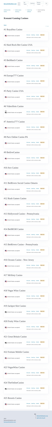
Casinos (32, 3)
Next (5, 25)
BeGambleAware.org (42, 416)
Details (37, 35)
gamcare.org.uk (41, 418)
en (46, 3)
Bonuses (28, 35)
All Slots (25, 3)
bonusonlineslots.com (10, 422)
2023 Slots (19, 3)
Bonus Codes (38, 3)
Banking (33, 35)
